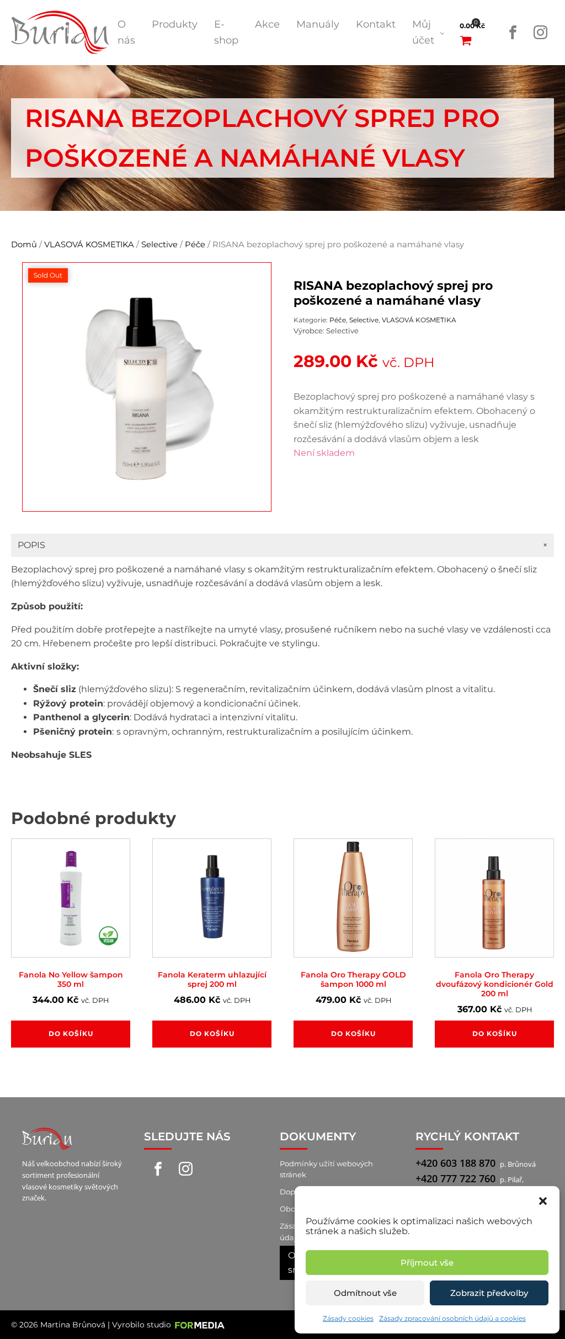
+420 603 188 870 (455, 1163)
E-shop (226, 32)
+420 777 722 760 (455, 1178)
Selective (159, 244)
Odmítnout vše (365, 1293)
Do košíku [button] (71, 1033)
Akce (267, 24)
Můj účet (423, 32)
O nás (126, 32)
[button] (542, 1199)
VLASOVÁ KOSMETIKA (89, 244)
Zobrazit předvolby (489, 1293)
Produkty (175, 24)
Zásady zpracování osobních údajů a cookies (452, 1318)
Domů (24, 244)
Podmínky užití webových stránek (326, 1169)
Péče (195, 244)
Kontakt (376, 24)
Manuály (317, 24)
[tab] (282, 545)
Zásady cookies (348, 1318)
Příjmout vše (427, 1262)
